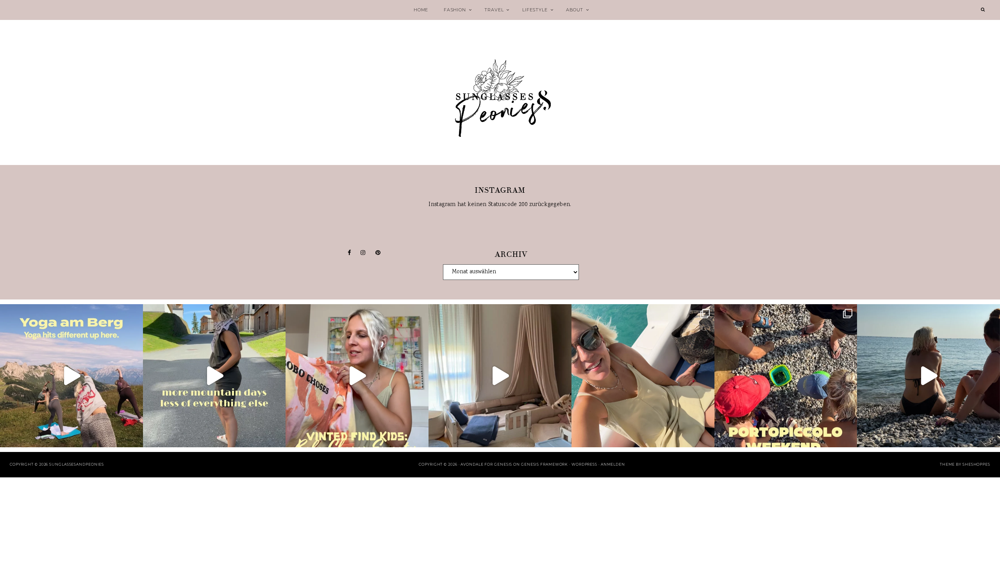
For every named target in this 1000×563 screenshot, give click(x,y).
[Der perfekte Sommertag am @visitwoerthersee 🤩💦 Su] (642, 375)
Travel (494, 10)
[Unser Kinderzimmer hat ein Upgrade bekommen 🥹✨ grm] (500, 375)
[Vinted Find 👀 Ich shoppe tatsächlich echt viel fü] (357, 375)
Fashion (455, 10)
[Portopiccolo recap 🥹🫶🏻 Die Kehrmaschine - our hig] (785, 375)
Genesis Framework (544, 464)
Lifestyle (534, 10)
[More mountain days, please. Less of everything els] (214, 375)
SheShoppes (976, 464)
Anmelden (613, 464)
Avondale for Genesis (486, 464)
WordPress (584, 464)
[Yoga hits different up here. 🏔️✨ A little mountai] (71, 375)
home (421, 10)
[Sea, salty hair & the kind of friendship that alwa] (928, 375)
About (574, 10)
